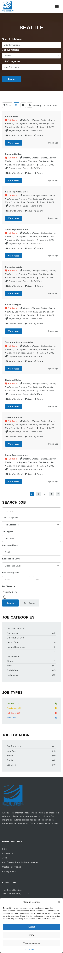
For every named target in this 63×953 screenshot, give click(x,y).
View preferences (31, 943)
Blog (4, 849)
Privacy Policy (9, 871)
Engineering (15, 130)
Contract (13, 703)
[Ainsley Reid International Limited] (8, 6)
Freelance (14, 708)
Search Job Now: (12, 39)
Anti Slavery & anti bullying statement (20, 862)
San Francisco (14, 746)
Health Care (13, 642)
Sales (25, 130)
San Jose (11, 765)
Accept (31, 927)
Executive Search (15, 638)
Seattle (10, 760)
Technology (12, 675)
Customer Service (15, 628)
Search (11, 79)
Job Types (7, 531)
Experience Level (11, 559)
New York (11, 751)
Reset (31, 603)
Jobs (4, 858)
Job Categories (11, 61)
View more (13, 143)
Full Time (14, 713)
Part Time (14, 717)
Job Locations (10, 50)
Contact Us (7, 853)
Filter (8, 105)
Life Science (13, 656)
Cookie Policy (31, 949)
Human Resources (16, 647)
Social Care (36, 130)
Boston (10, 755)
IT (8, 651)
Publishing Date (10, 572)
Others (10, 661)
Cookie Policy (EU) (11, 867)
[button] (58, 902)
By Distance (8, 586)
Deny (31, 935)
